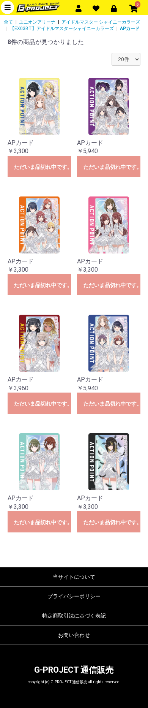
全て (8, 22)
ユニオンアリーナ (37, 22)
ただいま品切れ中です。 (42, 167)
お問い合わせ (74, 635)
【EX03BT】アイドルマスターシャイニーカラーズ (62, 28)
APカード (130, 28)
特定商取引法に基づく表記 (74, 616)
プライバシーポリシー (74, 596)
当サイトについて (74, 577)
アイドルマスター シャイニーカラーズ (100, 22)
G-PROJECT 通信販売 (74, 670)
